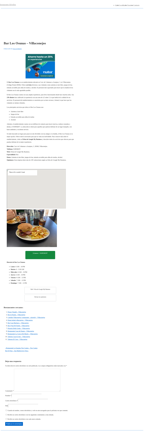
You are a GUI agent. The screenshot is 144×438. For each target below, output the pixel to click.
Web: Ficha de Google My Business (40, 289)
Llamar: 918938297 (40, 253)
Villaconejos (17, 49)
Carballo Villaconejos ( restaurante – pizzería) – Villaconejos (26, 317)
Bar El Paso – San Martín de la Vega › (17, 351)
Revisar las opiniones (40, 297)
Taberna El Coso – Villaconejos (17, 339)
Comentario (9, 391)
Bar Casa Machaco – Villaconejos (18, 323)
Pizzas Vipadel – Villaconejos (17, 312)
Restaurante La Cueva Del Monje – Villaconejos (23, 334)
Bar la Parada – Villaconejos (16, 315)
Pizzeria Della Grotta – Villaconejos (19, 328)
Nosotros (130, 5)
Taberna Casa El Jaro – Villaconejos (19, 336)
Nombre (7, 395)
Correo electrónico (11, 401)
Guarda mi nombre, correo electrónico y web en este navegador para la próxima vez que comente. (38, 410)
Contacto (136, 5)
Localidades (123, 5)
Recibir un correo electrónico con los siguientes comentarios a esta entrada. (31, 415)
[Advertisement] (72, 23)
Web (6, 406)
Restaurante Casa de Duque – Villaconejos (21, 331)
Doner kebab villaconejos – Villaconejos (20, 320)
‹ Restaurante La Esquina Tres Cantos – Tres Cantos (21, 348)
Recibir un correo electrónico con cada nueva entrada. (24, 419)
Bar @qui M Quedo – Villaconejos (18, 326)
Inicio (117, 5)
